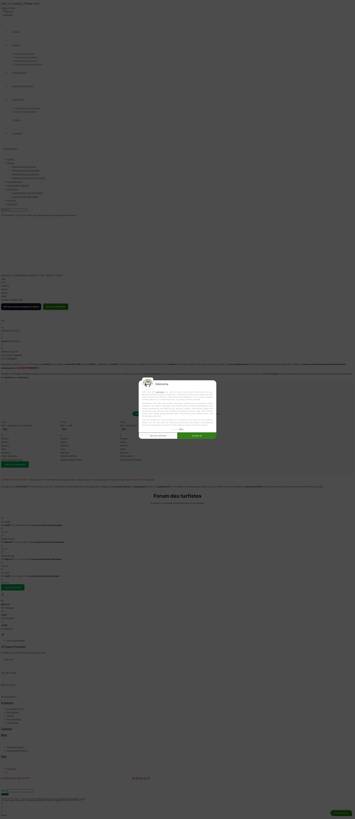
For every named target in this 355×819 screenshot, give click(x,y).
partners (160, 392)
